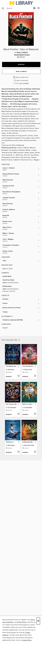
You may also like (10, 340)
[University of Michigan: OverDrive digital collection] (21, 3)
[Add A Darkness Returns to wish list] (35, 452)
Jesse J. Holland (22, 52)
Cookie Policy (27, 640)
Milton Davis (11, 445)
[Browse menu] (38, 8)
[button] (21, 64)
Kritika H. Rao (28, 369)
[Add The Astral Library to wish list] (18, 376)
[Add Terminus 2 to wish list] (18, 452)
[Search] (3, 8)
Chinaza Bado (28, 407)
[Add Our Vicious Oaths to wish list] (18, 414)
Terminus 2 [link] (9, 442)
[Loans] (34, 8)
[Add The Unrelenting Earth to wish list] (35, 376)
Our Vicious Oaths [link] (12, 404)
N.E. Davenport (12, 407)
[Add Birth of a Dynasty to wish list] (35, 414)
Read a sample (21, 71)
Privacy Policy (22, 622)
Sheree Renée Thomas (22, 55)
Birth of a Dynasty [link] (28, 404)
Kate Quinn (11, 369)
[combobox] (17, 8)
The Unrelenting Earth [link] (28, 366)
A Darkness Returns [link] (28, 442)
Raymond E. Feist (29, 445)
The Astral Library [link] (12, 366)
